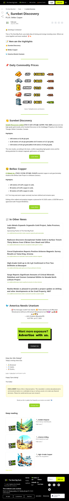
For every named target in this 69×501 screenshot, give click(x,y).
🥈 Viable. (11, 367)
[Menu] (66, 2)
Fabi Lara (13, 22)
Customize (19, 496)
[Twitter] (49, 485)
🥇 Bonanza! (12, 365)
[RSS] (49, 490)
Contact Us (35, 346)
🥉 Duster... (11, 369)
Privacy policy (13, 491)
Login (51, 2)
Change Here (34, 405)
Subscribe (59, 2)
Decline (29, 496)
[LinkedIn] (54, 485)
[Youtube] (59, 485)
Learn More (34, 156)
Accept (8, 496)
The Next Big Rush (11, 9)
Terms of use (24, 491)
